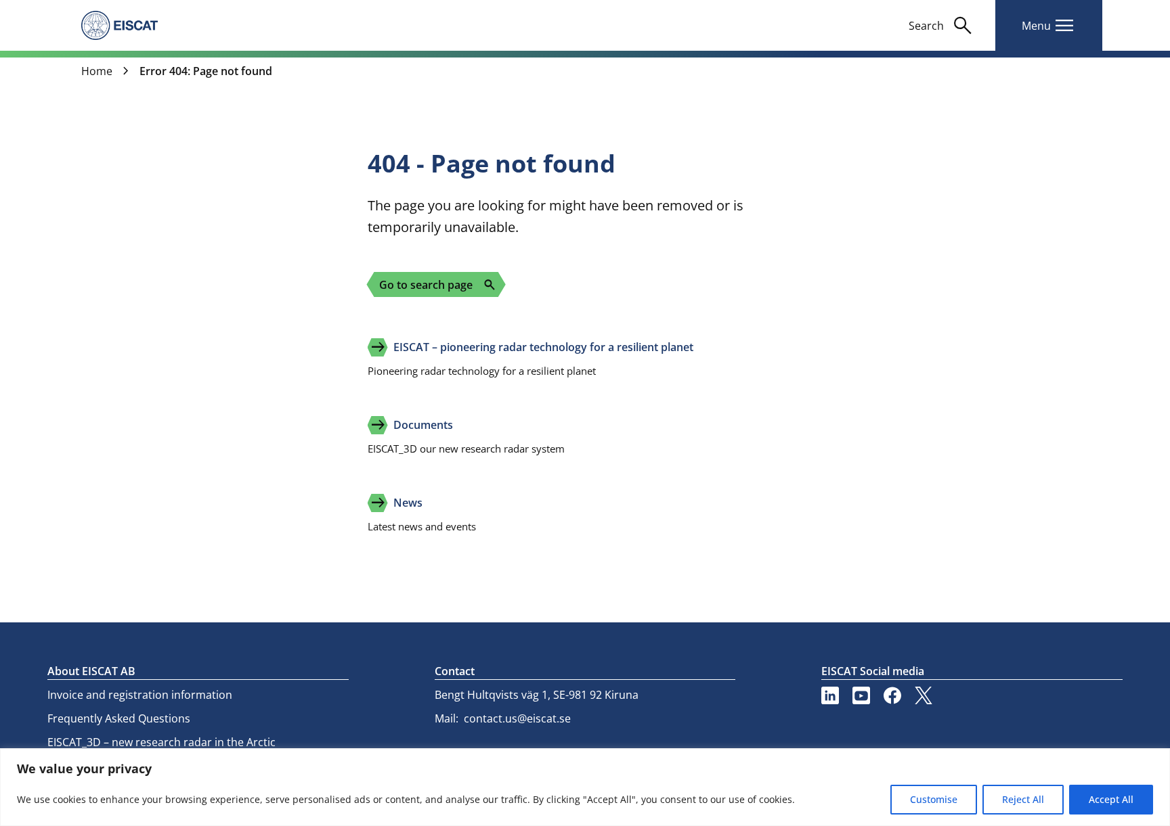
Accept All (1111, 799)
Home (96, 71)
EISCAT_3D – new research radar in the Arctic (161, 742)
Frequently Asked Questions (118, 718)
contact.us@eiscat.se (517, 718)
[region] (585, 787)
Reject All (1023, 799)
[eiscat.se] (119, 25)
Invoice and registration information (139, 694)
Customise (933, 799)
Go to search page (437, 285)
